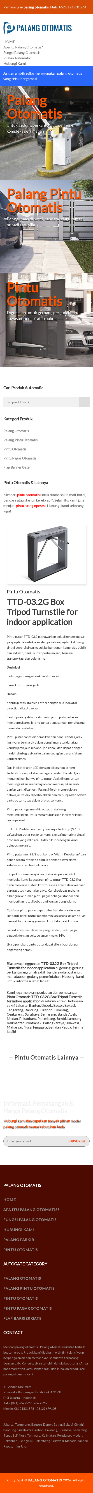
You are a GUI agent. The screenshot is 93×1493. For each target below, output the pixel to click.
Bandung (31, 1010)
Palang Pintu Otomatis (20, 440)
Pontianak (34, 1023)
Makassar (14, 1027)
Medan (12, 1018)
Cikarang (61, 1010)
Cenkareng (15, 1014)
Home (9, 1199)
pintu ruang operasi (31, 505)
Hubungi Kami (14, 63)
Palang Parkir (18, 1239)
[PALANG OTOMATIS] (37, 28)
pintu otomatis (28, 494)
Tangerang (15, 1010)
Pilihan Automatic (17, 58)
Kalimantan (15, 1023)
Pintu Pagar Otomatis (19, 458)
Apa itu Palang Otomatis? (23, 47)
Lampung (74, 1018)
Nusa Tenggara (35, 1027)
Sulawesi (72, 1023)
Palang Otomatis (16, 431)
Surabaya (32, 1014)
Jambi (61, 1018)
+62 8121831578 (72, 7)
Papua (66, 1027)
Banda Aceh (67, 1014)
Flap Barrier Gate (16, 467)
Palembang (46, 1018)
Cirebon (46, 1010)
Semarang (48, 1014)
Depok (46, 1005)
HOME (9, 41)
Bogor (58, 1005)
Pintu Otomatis (14, 449)
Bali (51, 1027)
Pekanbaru (27, 1018)
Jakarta (22, 1005)
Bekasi (69, 1005)
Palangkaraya (53, 1023)
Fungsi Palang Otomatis (21, 52)
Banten (34, 1005)
